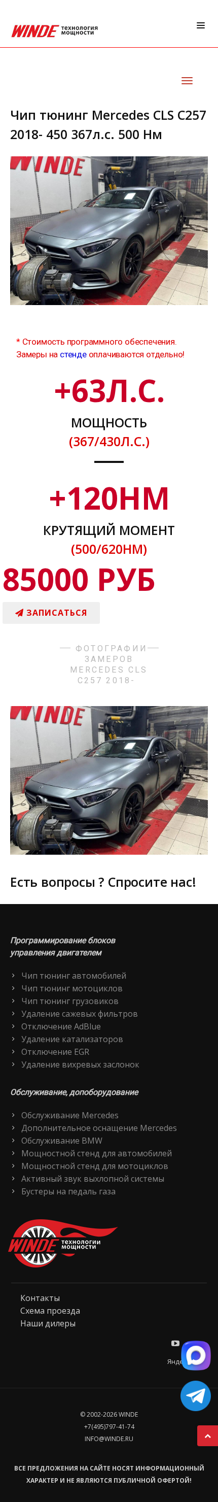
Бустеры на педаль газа (68, 1191)
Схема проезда (50, 1310)
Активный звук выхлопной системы (92, 1178)
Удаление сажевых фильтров (79, 1013)
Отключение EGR (55, 1051)
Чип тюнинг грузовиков (70, 1001)
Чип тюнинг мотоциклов (72, 988)
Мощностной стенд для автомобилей (96, 1153)
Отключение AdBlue (61, 1026)
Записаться (55, 612)
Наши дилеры (48, 1323)
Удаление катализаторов (72, 1039)
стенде (73, 354)
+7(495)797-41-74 (109, 1426)
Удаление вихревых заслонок (80, 1064)
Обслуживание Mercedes (70, 1115)
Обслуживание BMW (61, 1140)
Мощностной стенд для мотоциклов (94, 1166)
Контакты (40, 1298)
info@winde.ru (109, 1438)
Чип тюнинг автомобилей (73, 975)
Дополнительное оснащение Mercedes (99, 1127)
